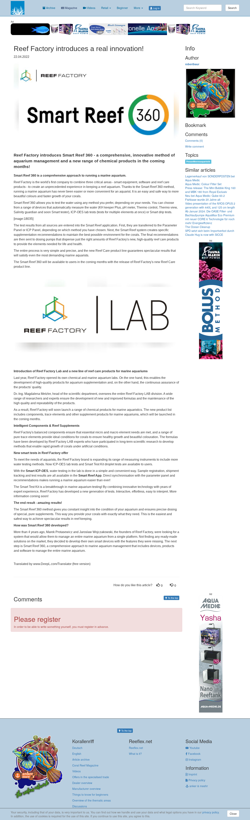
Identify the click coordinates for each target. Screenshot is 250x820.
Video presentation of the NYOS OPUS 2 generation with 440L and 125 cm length (210, 205)
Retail (105, 8)
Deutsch (77, 748)
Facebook (193, 754)
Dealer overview (82, 783)
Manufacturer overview (86, 789)
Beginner (122, 8)
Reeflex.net (136, 748)
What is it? (135, 754)
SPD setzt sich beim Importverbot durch (209, 231)
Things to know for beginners (90, 794)
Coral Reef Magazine (85, 765)
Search (232, 8)
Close (233, 814)
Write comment (194, 146)
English (76, 754)
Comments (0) (194, 141)
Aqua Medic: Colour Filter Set (203, 184)
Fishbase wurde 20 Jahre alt (202, 199)
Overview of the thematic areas (91, 800)
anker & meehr (198, 786)
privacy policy (210, 812)
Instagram (194, 759)
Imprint (192, 774)
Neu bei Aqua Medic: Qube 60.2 (205, 196)
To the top (172, 597)
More (137, 8)
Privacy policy (196, 780)
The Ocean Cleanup (197, 227)
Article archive (81, 759)
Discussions (79, 806)
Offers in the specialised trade (90, 777)
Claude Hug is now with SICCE (204, 235)
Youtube (194, 748)
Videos (90, 8)
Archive (50, 8)
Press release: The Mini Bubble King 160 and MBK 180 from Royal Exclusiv (210, 190)
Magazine (70, 8)
